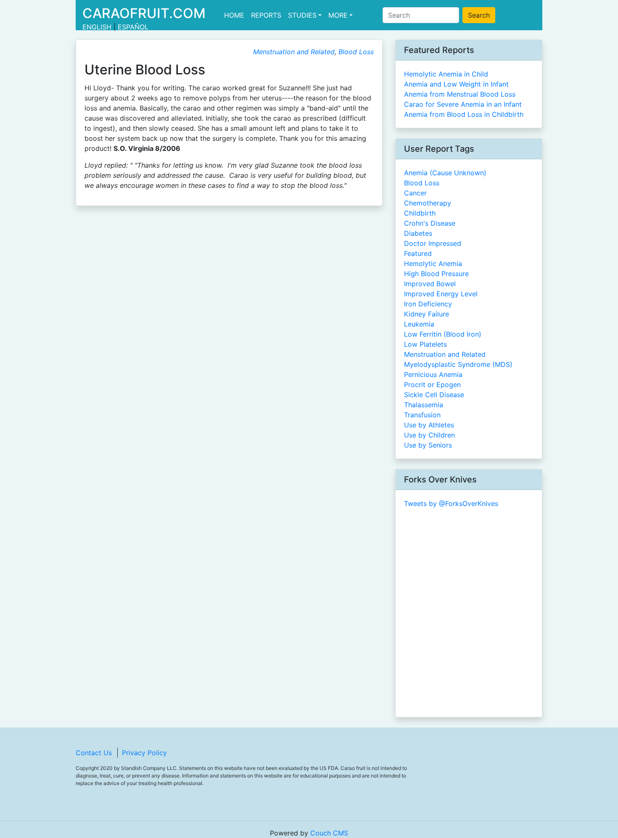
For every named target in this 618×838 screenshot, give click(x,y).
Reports (266, 15)
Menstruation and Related (294, 51)
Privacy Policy (144, 752)
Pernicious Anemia (433, 374)
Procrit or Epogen (432, 384)
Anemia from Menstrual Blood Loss (459, 94)
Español (133, 27)
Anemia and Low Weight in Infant (456, 84)
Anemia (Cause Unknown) (445, 173)
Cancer (415, 193)
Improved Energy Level (441, 294)
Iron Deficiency (428, 304)
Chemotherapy (427, 203)
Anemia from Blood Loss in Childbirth (463, 114)
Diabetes (418, 233)
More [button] (338, 15)
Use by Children (429, 435)
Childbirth (420, 213)
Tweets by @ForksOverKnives (451, 503)
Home (236, 15)
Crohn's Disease (429, 223)
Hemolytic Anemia (433, 263)
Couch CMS (329, 833)
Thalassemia (423, 405)
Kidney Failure (426, 314)
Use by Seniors (428, 445)
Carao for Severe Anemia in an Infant (463, 104)
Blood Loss (356, 51)
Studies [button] (302, 15)
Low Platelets (425, 344)
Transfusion (422, 415)
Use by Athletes (429, 425)
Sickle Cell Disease (434, 394)
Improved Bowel (430, 283)
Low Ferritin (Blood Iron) (442, 334)
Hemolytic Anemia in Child (446, 74)
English (96, 27)
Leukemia (419, 324)
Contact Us (94, 752)
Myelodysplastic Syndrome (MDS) (458, 364)
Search (479, 15)
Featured (418, 253)
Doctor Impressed (432, 243)
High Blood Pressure (436, 273)
